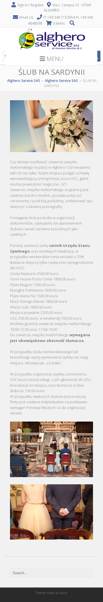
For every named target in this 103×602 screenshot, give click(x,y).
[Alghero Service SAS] (51, 49)
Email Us (26, 17)
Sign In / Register (30, 5)
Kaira (63, 593)
